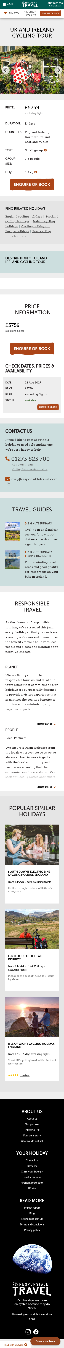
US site (32, 1188)
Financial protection (32, 1182)
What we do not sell (32, 1141)
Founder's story (32, 1135)
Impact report (32, 1207)
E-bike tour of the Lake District (25, 957)
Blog (32, 1213)
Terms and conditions (32, 1224)
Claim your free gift (32, 1171)
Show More (44, 724)
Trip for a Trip (32, 1130)
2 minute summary (40, 523)
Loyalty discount (32, 1177)
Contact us (32, 1160)
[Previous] (6, 70)
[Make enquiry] (50, 13)
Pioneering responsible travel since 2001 (32, 1317)
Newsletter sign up (32, 1219)
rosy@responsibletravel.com (34, 479)
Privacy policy (32, 1230)
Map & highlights (39, 556)
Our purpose (32, 1124)
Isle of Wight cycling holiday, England (31, 1045)
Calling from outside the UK (29, 469)
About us (32, 1118)
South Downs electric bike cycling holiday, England (29, 873)
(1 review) (25, 1075)
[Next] (58, 70)
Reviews (32, 1166)
